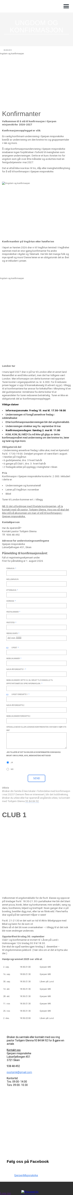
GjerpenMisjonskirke (26, 1175)
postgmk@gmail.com (19, 1072)
